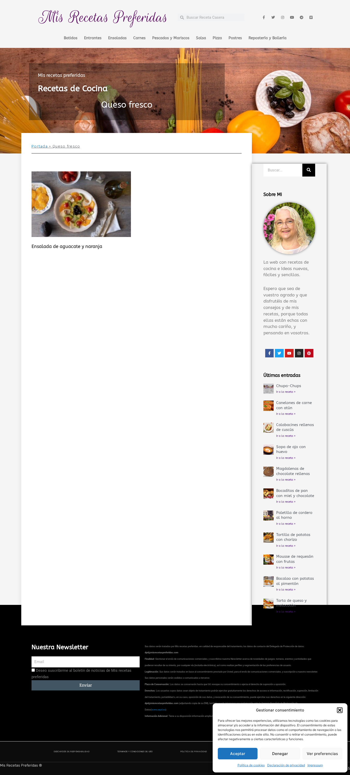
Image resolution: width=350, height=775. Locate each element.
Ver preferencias (322, 753)
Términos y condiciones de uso (134, 751)
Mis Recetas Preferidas (103, 17)
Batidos (70, 38)
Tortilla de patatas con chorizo (293, 537)
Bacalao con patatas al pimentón (295, 581)
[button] (339, 710)
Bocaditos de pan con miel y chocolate (295, 493)
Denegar (280, 753)
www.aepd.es (159, 709)
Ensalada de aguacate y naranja (67, 246)
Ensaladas (117, 38)
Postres (235, 38)
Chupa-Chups (288, 386)
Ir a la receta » (285, 392)
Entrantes (92, 38)
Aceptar (237, 753)
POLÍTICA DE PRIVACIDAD (193, 751)
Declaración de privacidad (286, 765)
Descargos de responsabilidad (72, 751)
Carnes (139, 38)
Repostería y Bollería (267, 38)
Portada (40, 146)
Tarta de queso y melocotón (291, 603)
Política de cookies (251, 765)
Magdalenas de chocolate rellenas (293, 471)
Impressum (315, 765)
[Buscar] (308, 170)
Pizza (217, 38)
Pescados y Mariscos (170, 38)
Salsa (201, 38)
